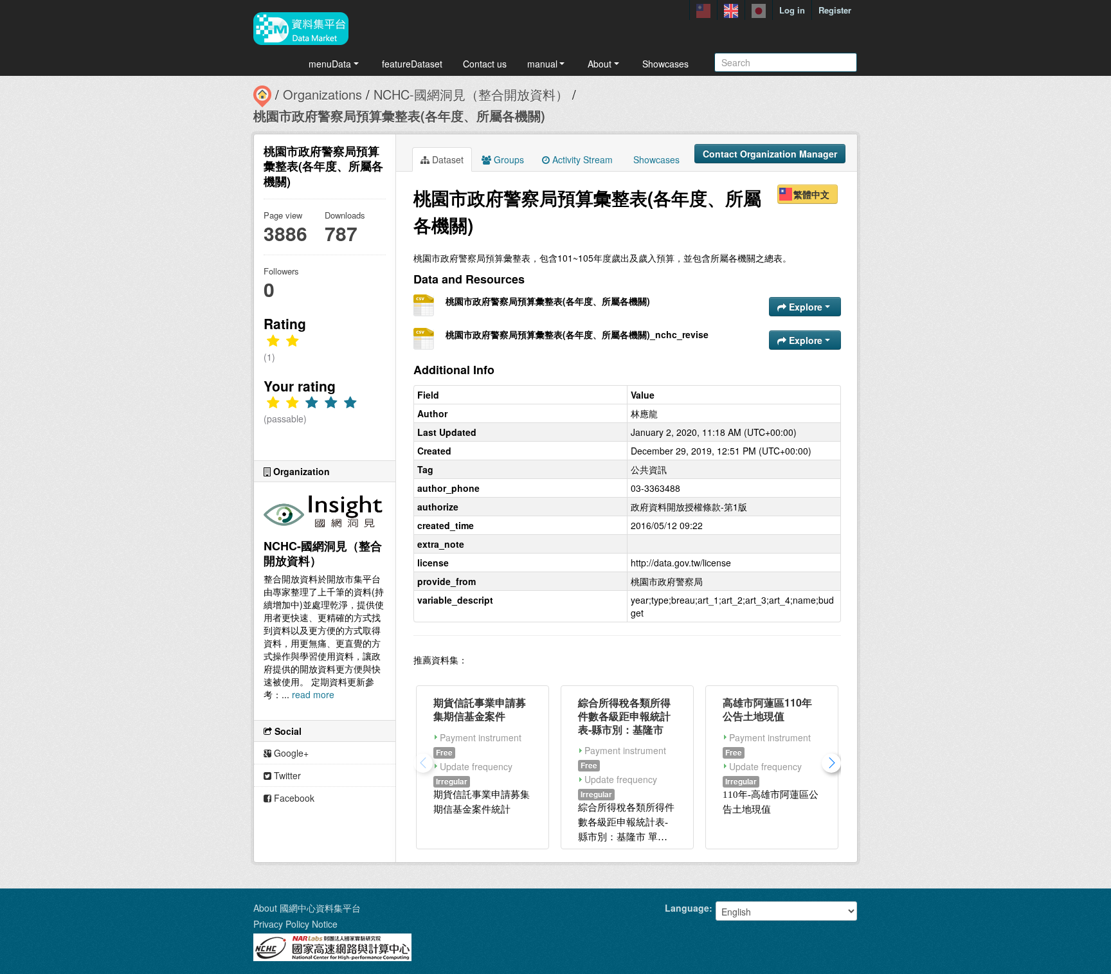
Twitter (286, 775)
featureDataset (412, 63)
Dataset (446, 159)
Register (834, 10)
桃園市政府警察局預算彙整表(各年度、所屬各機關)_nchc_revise (577, 334)
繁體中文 (811, 194)
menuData (330, 63)
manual (542, 63)
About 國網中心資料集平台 (307, 907)
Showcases (665, 63)
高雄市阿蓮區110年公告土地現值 (767, 709)
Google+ (290, 752)
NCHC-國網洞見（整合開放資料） (471, 94)
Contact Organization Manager (770, 153)
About (599, 63)
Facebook (292, 797)
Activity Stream (581, 159)
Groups (507, 159)
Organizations (322, 94)
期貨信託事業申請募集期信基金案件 (479, 709)
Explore (805, 306)
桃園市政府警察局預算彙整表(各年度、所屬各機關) (399, 115)
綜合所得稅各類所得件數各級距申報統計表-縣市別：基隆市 (624, 716)
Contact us (485, 63)
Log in (792, 10)
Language (687, 907)
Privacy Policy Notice (295, 923)
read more (313, 694)
